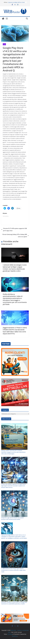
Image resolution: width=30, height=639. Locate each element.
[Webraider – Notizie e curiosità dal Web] (3, 18)
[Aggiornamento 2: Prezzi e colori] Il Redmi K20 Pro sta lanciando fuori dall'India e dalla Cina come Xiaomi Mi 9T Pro (15, 331)
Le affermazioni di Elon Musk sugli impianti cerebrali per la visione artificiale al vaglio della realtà (13, 570)
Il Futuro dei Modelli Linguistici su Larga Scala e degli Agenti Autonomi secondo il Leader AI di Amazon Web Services (13, 485)
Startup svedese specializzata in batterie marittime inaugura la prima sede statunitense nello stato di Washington (13, 452)
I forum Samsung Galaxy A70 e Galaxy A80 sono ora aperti (14, 236)
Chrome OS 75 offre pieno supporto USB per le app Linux (15, 230)
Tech (4, 44)
